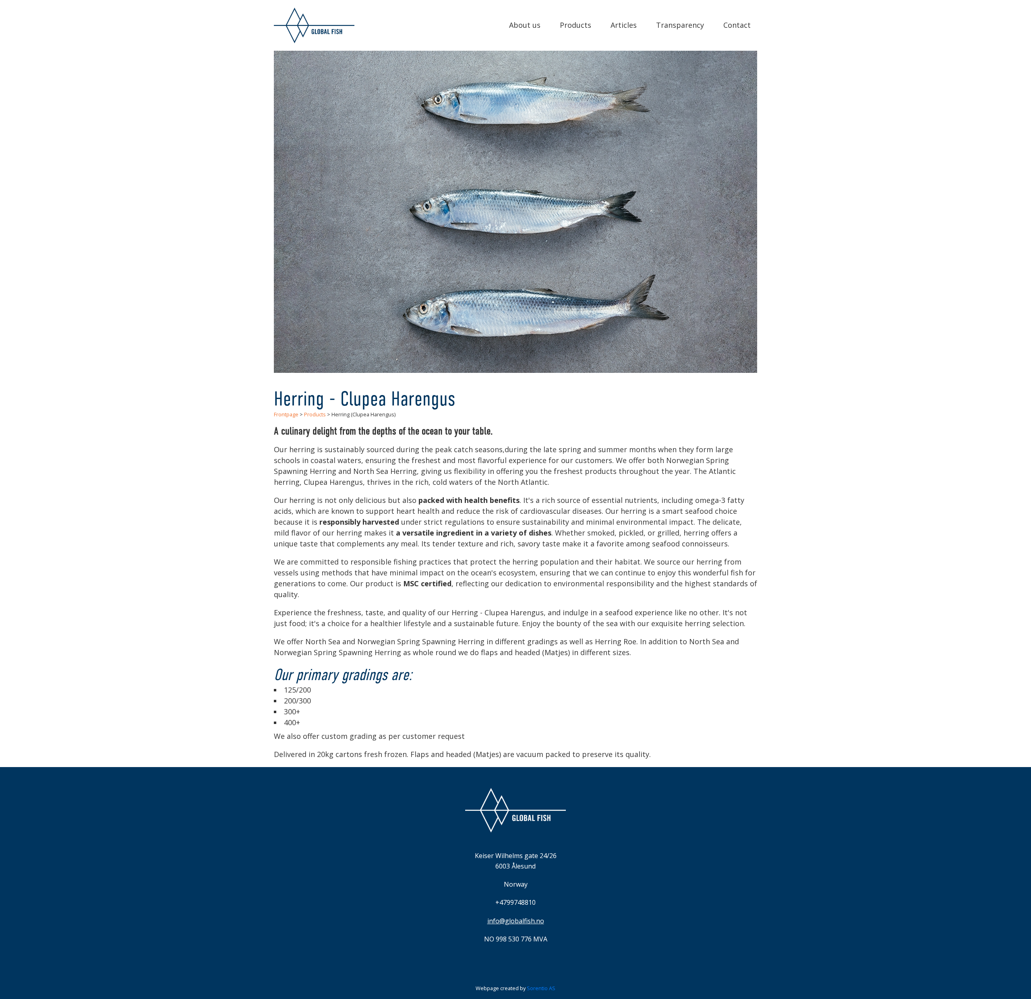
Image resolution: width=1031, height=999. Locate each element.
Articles (624, 25)
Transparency (680, 25)
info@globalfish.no (515, 920)
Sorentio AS (541, 988)
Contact (737, 25)
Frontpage (286, 414)
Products (575, 25)
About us (524, 25)
